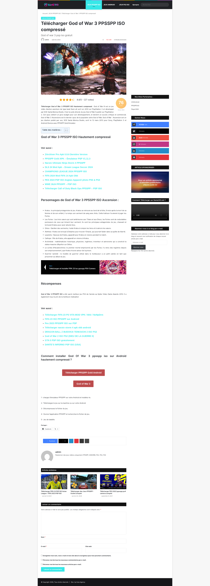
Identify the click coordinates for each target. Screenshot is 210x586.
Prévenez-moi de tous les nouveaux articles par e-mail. (62, 564)
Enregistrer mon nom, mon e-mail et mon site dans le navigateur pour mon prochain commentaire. (77, 556)
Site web (88, 546)
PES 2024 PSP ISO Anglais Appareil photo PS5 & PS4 (72, 180)
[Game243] (51, 5)
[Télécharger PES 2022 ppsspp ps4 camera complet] (113, 481)
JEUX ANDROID (109, 5)
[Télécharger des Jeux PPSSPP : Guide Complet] (84, 481)
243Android (135, 102)
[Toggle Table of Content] (64, 130)
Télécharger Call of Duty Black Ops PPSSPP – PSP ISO (73, 188)
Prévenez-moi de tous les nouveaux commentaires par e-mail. (64, 560)
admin (47, 40)
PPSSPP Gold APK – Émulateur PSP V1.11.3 (67, 158)
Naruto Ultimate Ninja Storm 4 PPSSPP (65, 163)
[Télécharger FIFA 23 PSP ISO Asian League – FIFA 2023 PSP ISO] (54, 481)
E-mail (44, 546)
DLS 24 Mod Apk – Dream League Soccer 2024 (69, 167)
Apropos (135, 5)
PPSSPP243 (135, 105)
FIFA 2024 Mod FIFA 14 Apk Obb (61, 175)
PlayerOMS (135, 109)
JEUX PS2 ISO (124, 5)
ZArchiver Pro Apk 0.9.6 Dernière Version (66, 154)
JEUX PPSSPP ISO (93, 5)
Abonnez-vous (138, 247)
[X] (62, 458)
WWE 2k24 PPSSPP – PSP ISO (60, 184)
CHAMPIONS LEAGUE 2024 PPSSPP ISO (66, 171)
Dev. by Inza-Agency (78, 582)
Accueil (44, 13)
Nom (43, 537)
